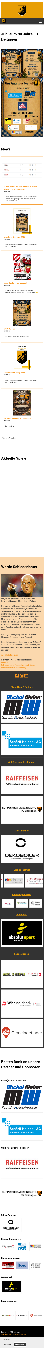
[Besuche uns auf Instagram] (21, 676)
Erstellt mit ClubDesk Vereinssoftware (13, 1335)
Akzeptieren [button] (19, 1344)
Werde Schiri (6, 662)
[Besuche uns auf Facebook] (17, 676)
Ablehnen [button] (7, 1344)
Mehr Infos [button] (6, 1340)
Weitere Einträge (9, 438)
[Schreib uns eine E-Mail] (26, 676)
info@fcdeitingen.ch (9, 655)
